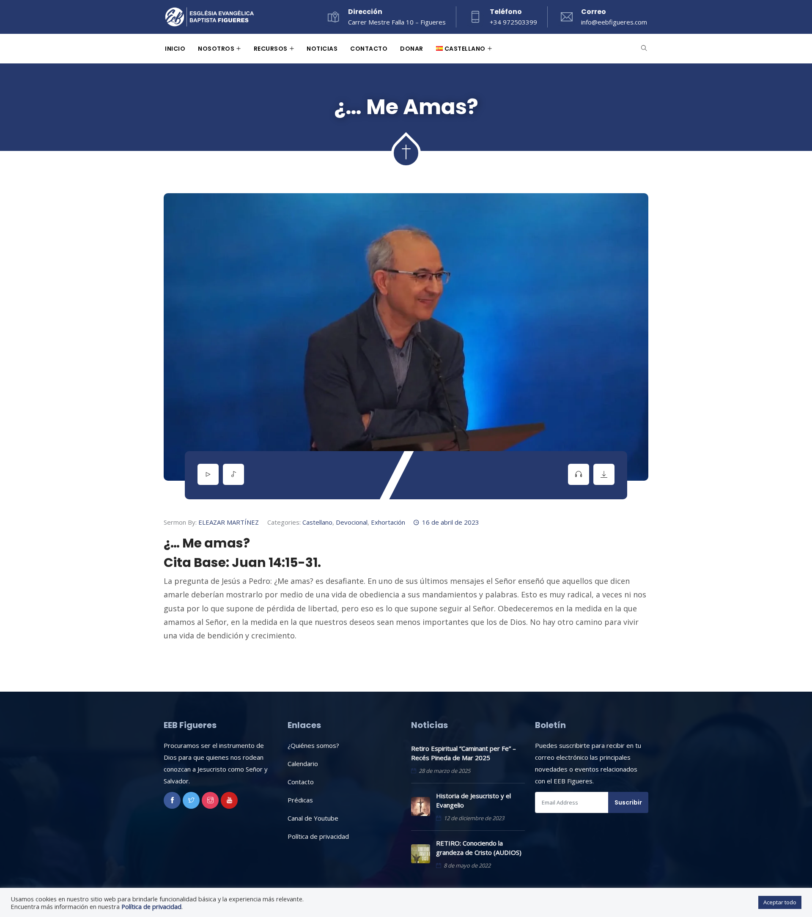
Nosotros (216, 48)
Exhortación (388, 522)
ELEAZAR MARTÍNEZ (228, 522)
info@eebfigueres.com (614, 22)
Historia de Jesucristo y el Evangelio (473, 800)
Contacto (368, 48)
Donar (411, 48)
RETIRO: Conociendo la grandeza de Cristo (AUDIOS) (478, 848)
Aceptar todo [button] (779, 902)
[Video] (208, 474)
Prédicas (300, 800)
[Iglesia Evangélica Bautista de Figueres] (209, 18)
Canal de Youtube (313, 818)
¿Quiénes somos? (313, 745)
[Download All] (603, 474)
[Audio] (233, 474)
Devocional (352, 522)
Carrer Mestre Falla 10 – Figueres (397, 22)
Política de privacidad (318, 836)
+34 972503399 (513, 22)
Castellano (317, 522)
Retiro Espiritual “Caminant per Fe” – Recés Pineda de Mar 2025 (463, 753)
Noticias (322, 48)
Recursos (271, 48)
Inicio (175, 48)
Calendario (303, 763)
